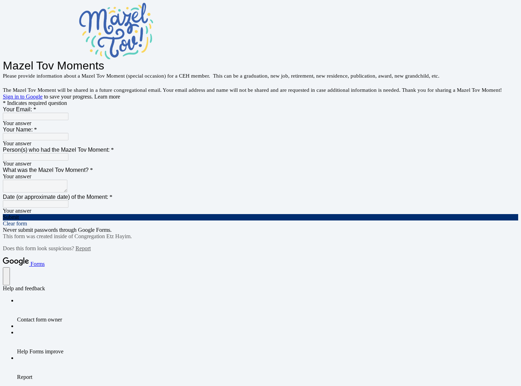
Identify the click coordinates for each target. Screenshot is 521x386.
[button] (260, 217)
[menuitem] (267, 310)
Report (83, 248)
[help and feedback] (6, 276)
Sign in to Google (23, 97)
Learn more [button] (107, 97)
